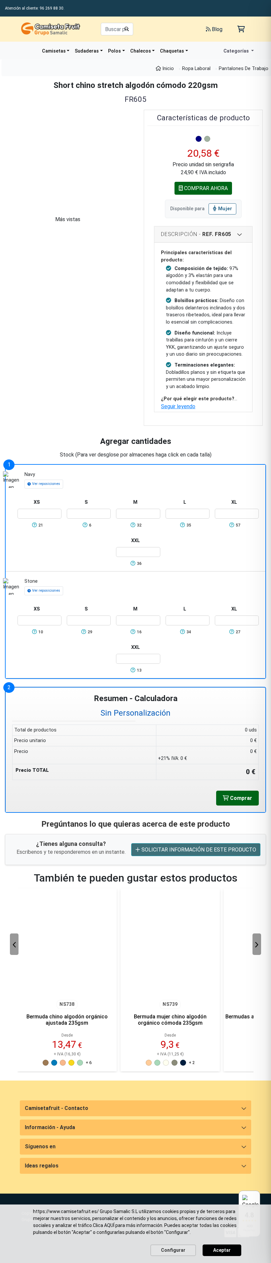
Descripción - (196, 234)
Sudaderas (87, 51)
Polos (114, 51)
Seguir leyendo (178, 406)
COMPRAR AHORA (205, 188)
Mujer (225, 209)
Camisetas (54, 51)
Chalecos (140, 51)
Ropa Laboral (196, 68)
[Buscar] (127, 29)
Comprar (240, 798)
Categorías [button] (236, 51)
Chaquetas (172, 51)
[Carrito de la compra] (241, 29)
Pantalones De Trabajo (243, 68)
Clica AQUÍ (103, 1225)
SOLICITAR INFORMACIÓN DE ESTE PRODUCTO (198, 850)
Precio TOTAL (32, 770)
